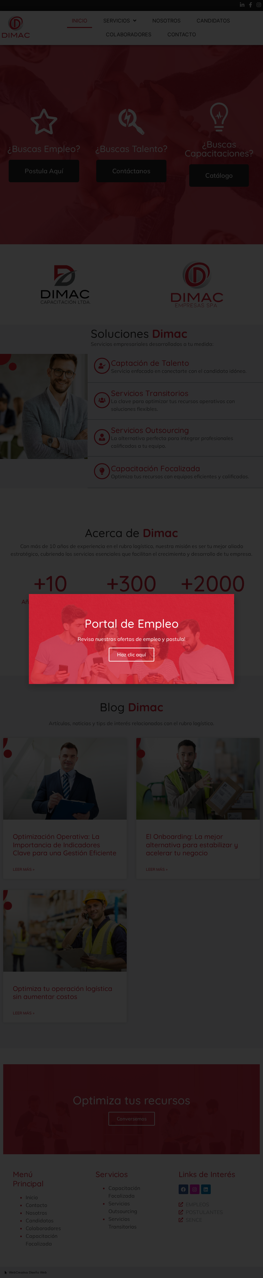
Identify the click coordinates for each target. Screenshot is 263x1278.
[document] (131, 639)
